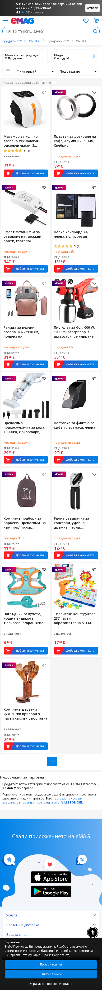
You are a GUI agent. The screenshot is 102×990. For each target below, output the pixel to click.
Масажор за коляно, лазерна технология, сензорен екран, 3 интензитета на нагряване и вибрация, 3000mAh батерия (24, 141)
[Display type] (8, 71)
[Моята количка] (96, 20)
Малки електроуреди (22, 55)
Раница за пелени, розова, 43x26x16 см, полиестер (21, 332)
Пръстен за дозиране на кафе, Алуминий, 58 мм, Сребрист (75, 141)
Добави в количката (30, 173)
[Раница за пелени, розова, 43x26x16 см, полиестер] (26, 300)
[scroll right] (94, 56)
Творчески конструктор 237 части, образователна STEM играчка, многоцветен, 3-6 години (76, 618)
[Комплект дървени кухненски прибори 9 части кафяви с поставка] (26, 682)
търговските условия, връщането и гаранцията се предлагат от (42, 800)
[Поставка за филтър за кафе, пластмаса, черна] (76, 396)
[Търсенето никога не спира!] (22, 20)
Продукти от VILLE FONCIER (20, 41)
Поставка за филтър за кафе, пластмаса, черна (74, 425)
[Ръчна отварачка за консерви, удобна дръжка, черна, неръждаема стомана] (76, 491)
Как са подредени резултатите (27, 82)
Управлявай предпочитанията (51, 984)
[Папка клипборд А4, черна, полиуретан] (76, 205)
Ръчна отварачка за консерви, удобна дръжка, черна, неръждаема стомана (73, 523)
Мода (58, 55)
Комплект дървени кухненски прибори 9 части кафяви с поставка (25, 714)
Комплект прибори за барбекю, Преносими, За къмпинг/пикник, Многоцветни (25, 523)
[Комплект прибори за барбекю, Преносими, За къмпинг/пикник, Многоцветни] (26, 491)
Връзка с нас (16, 934)
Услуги (11, 915)
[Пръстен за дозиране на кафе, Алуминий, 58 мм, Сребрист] (76, 109)
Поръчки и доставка (22, 925)
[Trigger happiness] (5, 20)
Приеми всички (51, 964)
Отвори (92, 8)
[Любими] (85, 20)
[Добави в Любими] (44, 92)
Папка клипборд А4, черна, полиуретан (71, 234)
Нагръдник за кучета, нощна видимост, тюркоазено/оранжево (23, 618)
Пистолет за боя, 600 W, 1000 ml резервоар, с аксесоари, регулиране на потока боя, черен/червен (74, 332)
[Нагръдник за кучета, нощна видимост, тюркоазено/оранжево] (26, 586)
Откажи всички (51, 974)
